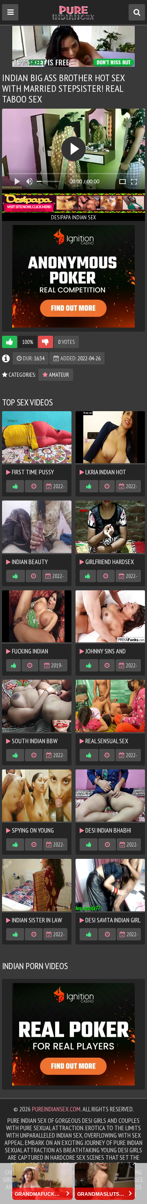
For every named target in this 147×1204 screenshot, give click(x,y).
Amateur (58, 374)
